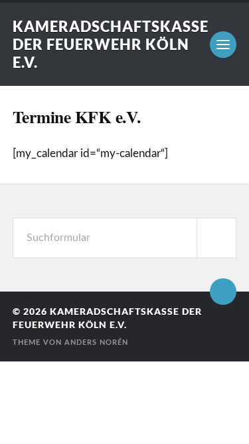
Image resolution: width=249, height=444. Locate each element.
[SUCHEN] (216, 238)
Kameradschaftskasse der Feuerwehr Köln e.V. (110, 44)
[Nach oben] (223, 291)
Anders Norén (96, 342)
